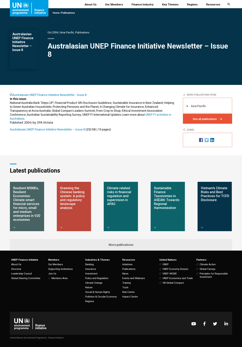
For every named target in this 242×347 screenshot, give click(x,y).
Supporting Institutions (60, 269)
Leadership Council (21, 273)
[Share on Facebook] (201, 140)
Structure (16, 269)
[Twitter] (215, 324)
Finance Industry (143, 4)
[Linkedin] (226, 324)
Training (126, 282)
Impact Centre (130, 296)
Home (56, 13)
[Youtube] (193, 324)
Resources (213, 4)
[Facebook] (204, 324)
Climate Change (93, 282)
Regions (192, 4)
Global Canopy (207, 269)
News (125, 273)
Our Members (114, 4)
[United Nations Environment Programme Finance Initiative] (30, 323)
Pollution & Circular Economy (101, 296)
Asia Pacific (67, 32)
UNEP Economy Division (175, 269)
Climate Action (208, 264)
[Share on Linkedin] (212, 140)
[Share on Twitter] (207, 140)
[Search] (228, 4)
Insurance (90, 269)
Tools (125, 287)
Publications (68, 13)
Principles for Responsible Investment (214, 275)
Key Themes (170, 4)
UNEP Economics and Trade (178, 278)
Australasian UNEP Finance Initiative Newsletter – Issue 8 (47, 129)
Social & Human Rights (97, 292)
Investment (91, 273)
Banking (89, 264)
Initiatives (127, 264)
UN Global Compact (173, 282)
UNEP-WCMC (170, 273)
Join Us (52, 273)
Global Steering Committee (25, 278)
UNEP (166, 264)
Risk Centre (128, 292)
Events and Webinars (133, 278)
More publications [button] (121, 244)
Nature (89, 287)
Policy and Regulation (96, 278)
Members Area (59, 278)
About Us (90, 4)
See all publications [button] (205, 119)
